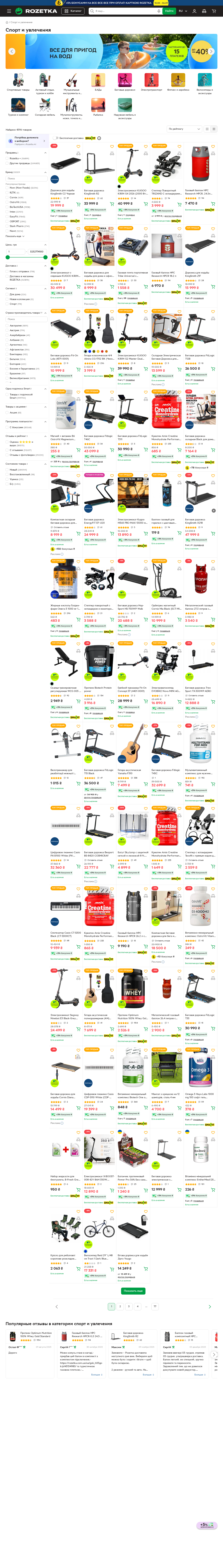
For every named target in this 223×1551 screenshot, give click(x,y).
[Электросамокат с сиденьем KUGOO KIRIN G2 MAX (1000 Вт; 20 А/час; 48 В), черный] (66, 246)
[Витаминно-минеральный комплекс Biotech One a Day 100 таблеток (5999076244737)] (133, 1067)
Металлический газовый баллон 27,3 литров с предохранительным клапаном (199, 608)
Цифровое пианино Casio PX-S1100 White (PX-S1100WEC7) (65, 854)
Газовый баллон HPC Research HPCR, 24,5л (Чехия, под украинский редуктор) (199, 192)
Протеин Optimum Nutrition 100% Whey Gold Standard (133, 1017)
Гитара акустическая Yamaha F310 (129, 772)
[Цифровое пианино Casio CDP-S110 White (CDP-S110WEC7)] (99, 1067)
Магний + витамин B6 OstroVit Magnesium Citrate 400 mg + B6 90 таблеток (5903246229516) (66, 438)
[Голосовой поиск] (158, 11)
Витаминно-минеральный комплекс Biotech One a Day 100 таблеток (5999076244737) (132, 1096)
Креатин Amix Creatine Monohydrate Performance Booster (167, 438)
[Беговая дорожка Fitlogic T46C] (99, 409)
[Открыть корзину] (213, 11)
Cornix (16, 198)
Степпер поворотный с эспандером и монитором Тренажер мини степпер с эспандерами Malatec (99, 608)
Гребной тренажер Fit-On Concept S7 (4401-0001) (132, 689)
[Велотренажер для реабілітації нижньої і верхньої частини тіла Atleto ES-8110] (66, 743)
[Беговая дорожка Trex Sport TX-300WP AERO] (200, 661)
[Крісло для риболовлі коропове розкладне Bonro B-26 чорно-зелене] (66, 1229)
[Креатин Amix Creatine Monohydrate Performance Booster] (167, 409)
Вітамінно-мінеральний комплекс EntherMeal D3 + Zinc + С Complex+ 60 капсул (200, 1178)
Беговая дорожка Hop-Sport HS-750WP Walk (131, 607)
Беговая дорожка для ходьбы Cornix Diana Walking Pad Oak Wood (64, 1096)
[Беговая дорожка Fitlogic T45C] (167, 743)
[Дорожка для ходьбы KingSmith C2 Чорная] (66, 164)
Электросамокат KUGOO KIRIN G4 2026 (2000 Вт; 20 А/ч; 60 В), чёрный (132, 193)
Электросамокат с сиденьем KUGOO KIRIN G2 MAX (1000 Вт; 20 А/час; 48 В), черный (64, 275)
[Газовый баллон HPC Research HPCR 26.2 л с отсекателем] (133, 906)
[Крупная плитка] (207, 129)
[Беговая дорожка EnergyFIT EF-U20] (99, 493)
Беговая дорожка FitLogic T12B (199, 357)
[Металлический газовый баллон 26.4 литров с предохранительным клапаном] (167, 988)
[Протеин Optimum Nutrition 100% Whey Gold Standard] (133, 988)
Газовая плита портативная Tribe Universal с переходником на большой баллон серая (133, 275)
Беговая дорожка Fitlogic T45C (166, 772)
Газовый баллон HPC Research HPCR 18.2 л (164, 274)
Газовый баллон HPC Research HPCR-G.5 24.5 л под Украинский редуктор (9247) (87, 1335)
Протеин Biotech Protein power (98, 689)
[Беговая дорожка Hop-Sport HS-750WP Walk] (133, 579)
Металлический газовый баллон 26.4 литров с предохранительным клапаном (165, 1017)
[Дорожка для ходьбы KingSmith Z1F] (200, 246)
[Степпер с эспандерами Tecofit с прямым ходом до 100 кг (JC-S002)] (200, 826)
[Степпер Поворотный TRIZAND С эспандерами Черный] (167, 164)
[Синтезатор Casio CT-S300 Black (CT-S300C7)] (66, 906)
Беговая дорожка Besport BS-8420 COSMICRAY (99, 854)
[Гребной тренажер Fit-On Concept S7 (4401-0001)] (133, 661)
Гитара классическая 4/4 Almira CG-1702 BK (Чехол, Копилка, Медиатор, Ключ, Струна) (99, 358)
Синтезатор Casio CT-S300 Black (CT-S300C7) (66, 934)
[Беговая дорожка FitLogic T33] (200, 988)
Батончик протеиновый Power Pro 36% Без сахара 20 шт (133, 1178)
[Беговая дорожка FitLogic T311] (133, 409)
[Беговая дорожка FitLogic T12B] (200, 329)
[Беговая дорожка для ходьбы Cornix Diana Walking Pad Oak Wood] (66, 1067)
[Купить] (78, 204)
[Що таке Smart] (99, 138)
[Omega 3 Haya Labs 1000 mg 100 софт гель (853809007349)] (200, 1067)
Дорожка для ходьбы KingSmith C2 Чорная (63, 192)
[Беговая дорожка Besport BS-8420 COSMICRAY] (99, 826)
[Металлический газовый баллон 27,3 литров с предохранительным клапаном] (200, 579)
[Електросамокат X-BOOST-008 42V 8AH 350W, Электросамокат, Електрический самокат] (99, 1150)
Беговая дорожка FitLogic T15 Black (98, 772)
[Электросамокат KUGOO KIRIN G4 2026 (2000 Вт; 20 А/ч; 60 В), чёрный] (133, 164)
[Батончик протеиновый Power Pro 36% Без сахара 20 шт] (133, 1150)
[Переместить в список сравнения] (78, 153)
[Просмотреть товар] (119, 186)
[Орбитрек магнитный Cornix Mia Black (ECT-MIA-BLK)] (167, 579)
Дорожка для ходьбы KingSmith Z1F (197, 274)
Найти (169, 11)
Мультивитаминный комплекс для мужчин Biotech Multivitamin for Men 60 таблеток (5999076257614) (198, 772)
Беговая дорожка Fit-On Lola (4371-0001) (64, 357)
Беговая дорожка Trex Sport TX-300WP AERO (198, 689)
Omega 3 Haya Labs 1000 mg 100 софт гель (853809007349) (199, 1096)
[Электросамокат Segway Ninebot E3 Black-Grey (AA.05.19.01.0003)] (66, 988)
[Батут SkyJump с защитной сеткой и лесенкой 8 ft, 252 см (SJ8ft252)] (133, 826)
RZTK (14, 193)
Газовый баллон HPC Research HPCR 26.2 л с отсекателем (131, 935)
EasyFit (17, 217)
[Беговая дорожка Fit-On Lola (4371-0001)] (66, 329)
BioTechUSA (20, 207)
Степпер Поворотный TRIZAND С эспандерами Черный (166, 193)
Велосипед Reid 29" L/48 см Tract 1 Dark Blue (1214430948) (98, 1257)
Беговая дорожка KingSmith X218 (195, 521)
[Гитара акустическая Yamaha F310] (133, 743)
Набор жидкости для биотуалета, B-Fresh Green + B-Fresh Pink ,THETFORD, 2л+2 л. (66, 1178)
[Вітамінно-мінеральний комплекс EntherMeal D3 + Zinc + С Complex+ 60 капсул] (200, 1150)
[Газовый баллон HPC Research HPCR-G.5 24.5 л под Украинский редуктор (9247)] (64, 1336)
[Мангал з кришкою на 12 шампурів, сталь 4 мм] (167, 1067)
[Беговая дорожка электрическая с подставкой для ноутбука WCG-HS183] (167, 1150)
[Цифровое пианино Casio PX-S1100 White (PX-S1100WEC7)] (66, 826)
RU (181, 11)
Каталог (76, 11)
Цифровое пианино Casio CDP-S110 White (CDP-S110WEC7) (99, 1096)
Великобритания (23, 378)
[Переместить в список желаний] (78, 146)
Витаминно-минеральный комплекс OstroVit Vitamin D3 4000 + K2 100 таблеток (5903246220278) (200, 935)
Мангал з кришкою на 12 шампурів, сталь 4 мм (166, 1096)
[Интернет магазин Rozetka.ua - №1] (36, 11)
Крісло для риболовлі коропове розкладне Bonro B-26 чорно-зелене (65, 1257)
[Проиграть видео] (214, 511)
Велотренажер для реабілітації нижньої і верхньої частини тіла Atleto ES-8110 (63, 772)
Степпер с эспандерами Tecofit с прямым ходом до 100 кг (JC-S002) (200, 854)
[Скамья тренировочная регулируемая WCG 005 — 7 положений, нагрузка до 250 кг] (66, 661)
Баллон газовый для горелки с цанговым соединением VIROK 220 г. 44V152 (166, 522)
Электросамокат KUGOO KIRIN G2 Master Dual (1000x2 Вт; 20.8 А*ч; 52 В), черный (132, 358)
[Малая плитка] (213, 129)
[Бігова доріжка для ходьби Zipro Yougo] (133, 1229)
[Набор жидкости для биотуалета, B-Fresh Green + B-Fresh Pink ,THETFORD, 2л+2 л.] (66, 1150)
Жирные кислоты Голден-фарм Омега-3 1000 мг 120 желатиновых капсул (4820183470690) (66, 608)
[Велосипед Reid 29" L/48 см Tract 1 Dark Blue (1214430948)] (99, 1229)
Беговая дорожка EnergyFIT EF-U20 (94, 521)
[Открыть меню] (9, 11)
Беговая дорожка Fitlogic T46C (98, 438)
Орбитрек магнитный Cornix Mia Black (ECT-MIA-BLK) (167, 608)
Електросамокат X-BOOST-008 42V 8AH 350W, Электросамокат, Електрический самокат (99, 1178)
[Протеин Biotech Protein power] (99, 661)
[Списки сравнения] (204, 11)
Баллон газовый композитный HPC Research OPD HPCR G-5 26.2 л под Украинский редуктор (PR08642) (189, 1335)
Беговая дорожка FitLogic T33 (199, 1017)
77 (155, 1306)
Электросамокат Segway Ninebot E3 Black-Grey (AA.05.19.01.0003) (65, 1017)
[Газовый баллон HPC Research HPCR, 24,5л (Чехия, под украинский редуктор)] (200, 164)
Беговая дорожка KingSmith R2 (94, 192)
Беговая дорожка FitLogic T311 (132, 438)
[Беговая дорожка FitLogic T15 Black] (99, 743)
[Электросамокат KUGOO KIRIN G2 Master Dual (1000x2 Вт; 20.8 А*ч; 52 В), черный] (133, 329)
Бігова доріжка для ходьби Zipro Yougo (133, 1257)
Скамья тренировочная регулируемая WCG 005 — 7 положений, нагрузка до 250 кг (66, 690)
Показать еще (13, 236)
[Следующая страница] (209, 1306)
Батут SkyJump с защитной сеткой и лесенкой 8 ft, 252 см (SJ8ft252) (133, 854)
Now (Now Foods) (24, 188)
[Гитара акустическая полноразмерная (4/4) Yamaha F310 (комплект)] (99, 988)
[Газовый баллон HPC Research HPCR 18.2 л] (167, 246)
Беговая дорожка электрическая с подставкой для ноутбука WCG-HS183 (166, 1178)
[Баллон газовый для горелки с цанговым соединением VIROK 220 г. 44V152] (167, 493)
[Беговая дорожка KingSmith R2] (99, 164)
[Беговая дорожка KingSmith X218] (200, 493)
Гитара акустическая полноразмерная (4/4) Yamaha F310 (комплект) (98, 1017)
